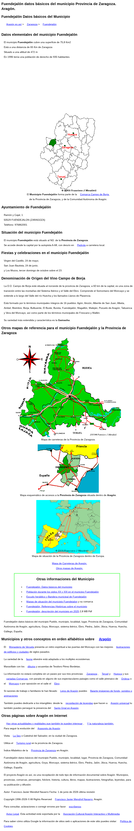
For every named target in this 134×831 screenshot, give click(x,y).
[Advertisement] (67, 86)
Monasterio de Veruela (21, 647)
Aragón (105, 639)
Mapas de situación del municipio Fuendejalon (51, 601)
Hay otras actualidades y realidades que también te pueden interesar (44, 723)
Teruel (105, 673)
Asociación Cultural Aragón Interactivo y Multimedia (91, 814)
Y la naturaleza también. (100, 723)
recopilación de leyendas (79, 703)
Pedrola (81, 245)
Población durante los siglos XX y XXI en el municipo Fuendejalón (62, 591)
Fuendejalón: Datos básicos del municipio (49, 587)
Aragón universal (120, 703)
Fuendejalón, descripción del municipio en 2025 (52, 611)
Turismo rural (23, 743)
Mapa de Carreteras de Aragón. (69, 563)
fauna (29, 659)
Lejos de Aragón (69, 691)
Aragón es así (14, 24)
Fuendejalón (50, 24)
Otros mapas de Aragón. (69, 568)
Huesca (118, 673)
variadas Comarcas (17, 678)
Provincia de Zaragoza (43, 750)
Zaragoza (32, 24)
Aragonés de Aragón (49, 728)
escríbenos (75, 806)
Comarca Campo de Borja (94, 194)
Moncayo (14, 683)
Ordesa (125, 678)
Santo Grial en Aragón (66, 708)
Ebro (56, 683)
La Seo (17, 735)
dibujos (31, 666)
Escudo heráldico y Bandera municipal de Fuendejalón (56, 596)
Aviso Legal (12, 814)
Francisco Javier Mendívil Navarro (74, 799)
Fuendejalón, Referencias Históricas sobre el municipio (56, 606)
